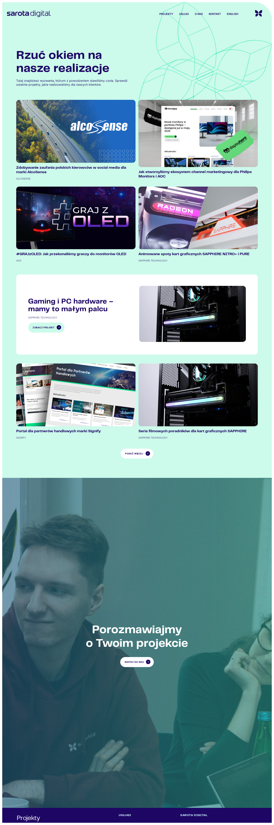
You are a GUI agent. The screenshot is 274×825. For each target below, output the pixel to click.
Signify (21, 437)
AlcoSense (23, 178)
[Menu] (252, 13)
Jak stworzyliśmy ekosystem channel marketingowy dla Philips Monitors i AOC (195, 174)
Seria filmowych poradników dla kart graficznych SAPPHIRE (192, 431)
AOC (19, 260)
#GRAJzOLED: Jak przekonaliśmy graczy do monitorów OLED (71, 254)
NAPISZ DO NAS (134, 662)
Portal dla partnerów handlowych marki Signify (58, 431)
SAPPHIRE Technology (153, 260)
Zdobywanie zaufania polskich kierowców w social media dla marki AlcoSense (71, 170)
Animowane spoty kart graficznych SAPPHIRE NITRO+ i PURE (194, 254)
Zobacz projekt (48, 329)
